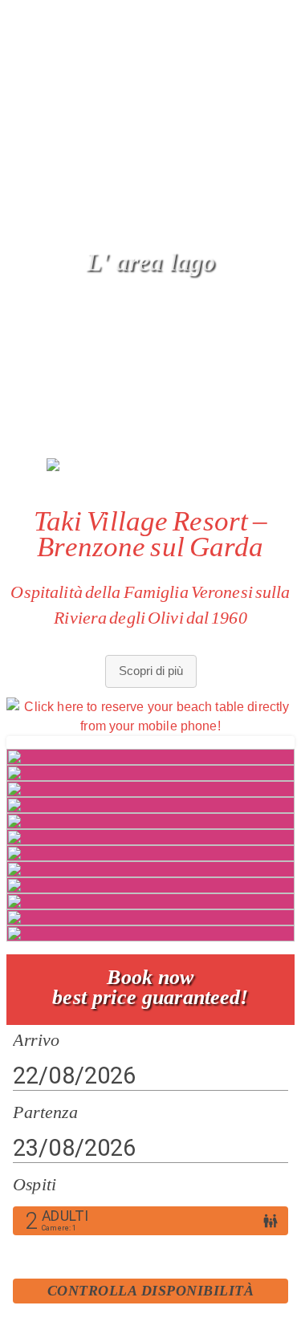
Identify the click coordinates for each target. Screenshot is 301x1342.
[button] (267, 265)
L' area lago (151, 261)
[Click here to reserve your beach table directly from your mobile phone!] (150, 715)
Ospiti (34, 1184)
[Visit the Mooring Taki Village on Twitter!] (124, 19)
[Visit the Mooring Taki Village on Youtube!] (93, 19)
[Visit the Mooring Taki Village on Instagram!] (58, 19)
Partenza (45, 1111)
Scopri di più (151, 670)
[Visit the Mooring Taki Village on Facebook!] (22, 19)
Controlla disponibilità (150, 1291)
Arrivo (36, 1039)
